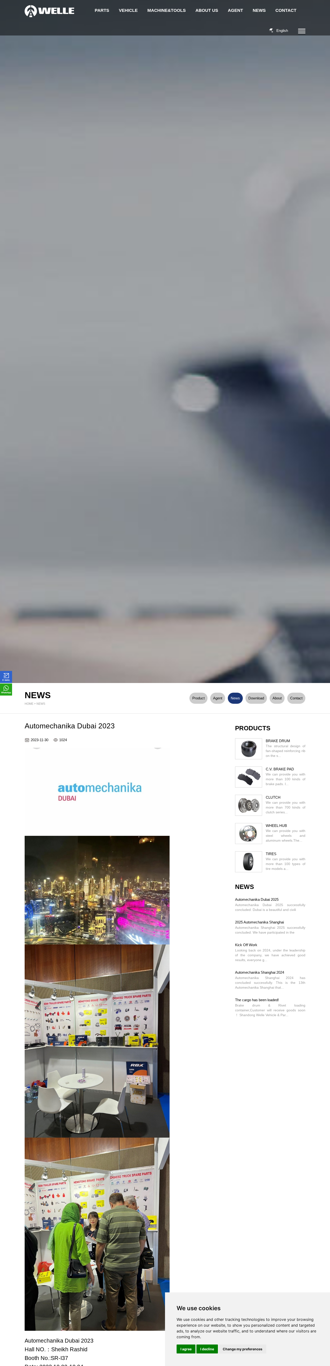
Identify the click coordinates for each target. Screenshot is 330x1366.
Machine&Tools (166, 10)
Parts (102, 10)
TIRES (271, 854)
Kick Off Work (246, 945)
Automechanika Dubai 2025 (257, 899)
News (40, 703)
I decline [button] (207, 1349)
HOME (29, 703)
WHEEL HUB (276, 826)
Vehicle (128, 10)
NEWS (259, 10)
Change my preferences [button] (242, 1349)
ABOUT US (206, 10)
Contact (296, 698)
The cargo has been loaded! (257, 1000)
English (282, 30)
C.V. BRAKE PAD (280, 769)
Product (198, 698)
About (277, 698)
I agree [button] (186, 1349)
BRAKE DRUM (278, 741)
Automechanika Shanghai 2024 (259, 972)
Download (256, 698)
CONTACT (285, 10)
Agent (217, 698)
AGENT (235, 10)
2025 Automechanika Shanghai (259, 922)
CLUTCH (273, 797)
